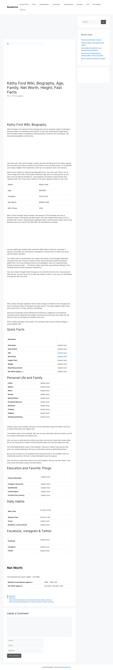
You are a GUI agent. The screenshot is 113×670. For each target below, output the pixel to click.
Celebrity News (44, 4)
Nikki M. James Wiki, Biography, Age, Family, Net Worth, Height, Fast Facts (31, 601)
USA (87, 4)
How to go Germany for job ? (91, 40)
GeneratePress (66, 667)
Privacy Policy (24, 4)
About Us (23, 10)
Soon (48, 547)
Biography (12, 596)
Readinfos (12, 7)
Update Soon (62, 353)
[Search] (103, 22)
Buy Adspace (97, 4)
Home (34, 4)
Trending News (68, 4)
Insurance (80, 4)
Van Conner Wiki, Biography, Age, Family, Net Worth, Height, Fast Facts (30, 600)
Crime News (56, 4)
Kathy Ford (12, 598)
